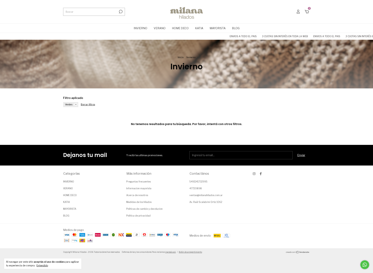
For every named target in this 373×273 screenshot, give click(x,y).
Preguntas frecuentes (138, 181)
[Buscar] (120, 12)
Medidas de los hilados (139, 202)
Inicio (181, 57)
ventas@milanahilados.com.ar (206, 195)
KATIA (199, 28)
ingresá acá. (170, 252)
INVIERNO (140, 28)
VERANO (160, 28)
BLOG (236, 28)
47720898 (195, 188)
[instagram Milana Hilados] (254, 173)
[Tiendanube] (298, 252)
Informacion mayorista (138, 188)
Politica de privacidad (138, 215)
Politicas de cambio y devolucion (144, 208)
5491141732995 (198, 181)
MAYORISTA (218, 28)
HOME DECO (180, 28)
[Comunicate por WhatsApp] (364, 264)
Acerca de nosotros (137, 195)
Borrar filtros (88, 104)
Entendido (42, 265)
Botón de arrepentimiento (190, 252)
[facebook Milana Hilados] (260, 173)
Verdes (68, 104)
